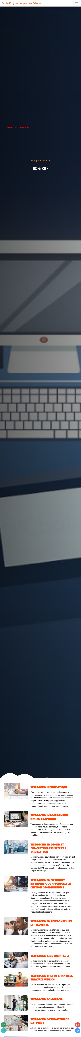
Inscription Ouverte (40, 160)
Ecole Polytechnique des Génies (21, 3)
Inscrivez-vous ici (18, 127)
